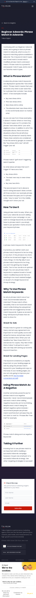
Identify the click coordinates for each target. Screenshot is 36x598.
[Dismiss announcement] (34, 1)
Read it (25, 1)
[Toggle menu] (32, 6)
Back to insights (10, 23)
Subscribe (18, 508)
